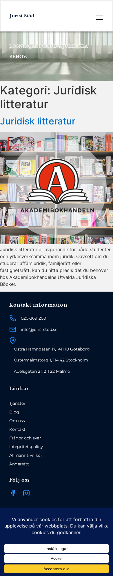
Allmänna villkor (25, 455)
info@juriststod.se (39, 329)
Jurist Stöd (22, 15)
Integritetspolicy (26, 446)
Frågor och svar (25, 438)
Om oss (17, 420)
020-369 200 (33, 318)
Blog (14, 412)
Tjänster (17, 403)
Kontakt (17, 429)
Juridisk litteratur (37, 121)
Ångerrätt (19, 464)
